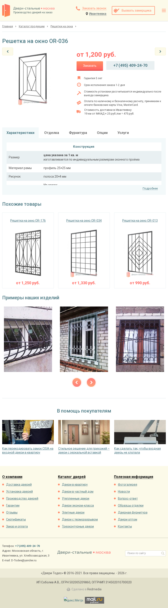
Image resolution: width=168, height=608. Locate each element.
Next (91, 382)
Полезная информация (133, 477)
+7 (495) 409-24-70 (130, 65)
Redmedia (94, 589)
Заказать (89, 65)
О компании (12, 477)
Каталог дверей (72, 477)
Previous (77, 382)
